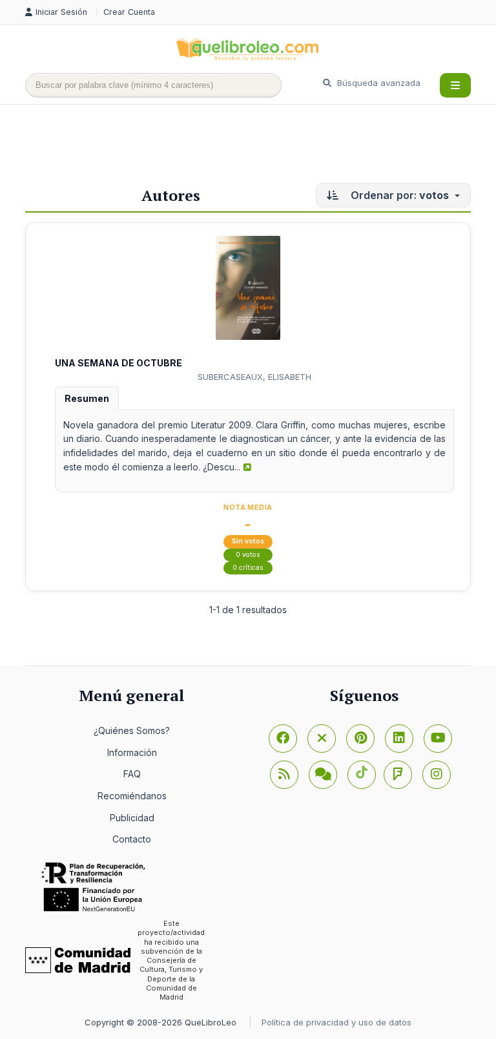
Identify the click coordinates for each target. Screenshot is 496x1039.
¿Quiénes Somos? (132, 730)
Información (132, 752)
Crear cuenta (129, 12)
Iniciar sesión (63, 12)
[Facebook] (283, 738)
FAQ (132, 773)
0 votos (248, 555)
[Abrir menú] (455, 85)
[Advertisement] (260, 147)
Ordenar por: (398, 195)
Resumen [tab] (87, 398)
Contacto (131, 839)
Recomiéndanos (132, 795)
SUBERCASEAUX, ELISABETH (254, 377)
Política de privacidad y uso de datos (336, 1022)
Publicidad (132, 817)
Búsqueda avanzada (377, 83)
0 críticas (248, 567)
